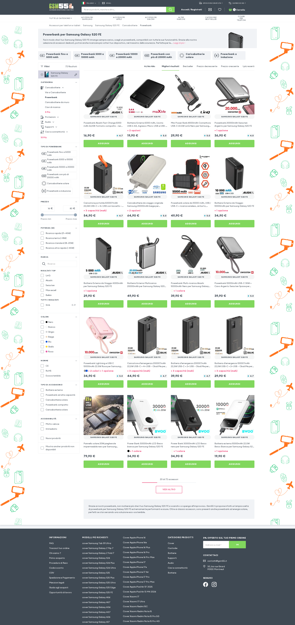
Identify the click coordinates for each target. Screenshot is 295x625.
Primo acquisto (57, 558)
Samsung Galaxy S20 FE (107, 25)
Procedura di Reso (58, 563)
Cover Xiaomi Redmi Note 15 (137, 611)
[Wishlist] (219, 9)
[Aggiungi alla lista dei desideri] (119, 78)
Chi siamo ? (55, 553)
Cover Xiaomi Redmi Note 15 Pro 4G (141, 621)
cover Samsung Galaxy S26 (96, 558)
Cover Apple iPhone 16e (135, 542)
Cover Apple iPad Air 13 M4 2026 (139, 591)
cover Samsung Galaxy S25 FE (97, 592)
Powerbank (145, 25)
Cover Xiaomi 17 (131, 596)
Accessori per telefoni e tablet (64, 25)
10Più (44, 137)
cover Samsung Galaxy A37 (96, 612)
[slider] (42, 214)
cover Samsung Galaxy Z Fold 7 (98, 553)
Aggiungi (103, 143)
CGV (51, 572)
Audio (171, 563)
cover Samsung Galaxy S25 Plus (98, 577)
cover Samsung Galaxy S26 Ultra (99, 567)
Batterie (172, 553)
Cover (171, 543)
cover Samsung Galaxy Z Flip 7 (97, 548)
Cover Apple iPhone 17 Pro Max (138, 581)
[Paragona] (113, 78)
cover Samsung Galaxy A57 (96, 602)
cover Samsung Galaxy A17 (96, 622)
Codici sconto (56, 567)
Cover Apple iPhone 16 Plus (136, 547)
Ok (237, 544)
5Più (47, 112)
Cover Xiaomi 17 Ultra (134, 601)
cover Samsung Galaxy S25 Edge (99, 587)
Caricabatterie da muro (57, 102)
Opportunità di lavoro (60, 592)
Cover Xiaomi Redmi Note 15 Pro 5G (141, 616)
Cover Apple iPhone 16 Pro (136, 552)
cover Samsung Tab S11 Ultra (96, 543)
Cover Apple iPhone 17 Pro (136, 577)
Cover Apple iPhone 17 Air (136, 572)
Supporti (172, 558)
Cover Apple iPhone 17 (134, 562)
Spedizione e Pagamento (62, 577)
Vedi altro (169, 489)
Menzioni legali (56, 582)
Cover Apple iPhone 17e (135, 567)
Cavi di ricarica (52, 107)
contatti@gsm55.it (217, 561)
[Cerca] (170, 9)
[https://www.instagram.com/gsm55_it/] (214, 584)
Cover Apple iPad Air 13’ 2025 (138, 586)
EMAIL (108, 3)
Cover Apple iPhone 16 (134, 537)
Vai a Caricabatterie (55, 92)
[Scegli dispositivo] (76, 74)
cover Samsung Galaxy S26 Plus (98, 563)
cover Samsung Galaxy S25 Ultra (99, 582)
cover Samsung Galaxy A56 (96, 597)
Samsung (87, 25)
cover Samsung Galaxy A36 (96, 607)
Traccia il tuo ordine (59, 548)
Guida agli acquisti (58, 587)
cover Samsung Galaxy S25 (96, 572)
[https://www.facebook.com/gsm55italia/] (205, 584)
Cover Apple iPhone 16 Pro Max (138, 557)
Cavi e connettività (177, 567)
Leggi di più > (179, 43)
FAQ (51, 543)
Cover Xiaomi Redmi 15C (135, 606)
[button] (147, 130)
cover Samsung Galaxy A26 (96, 617)
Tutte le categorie (59, 18)
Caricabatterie (129, 25)
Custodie (172, 548)
